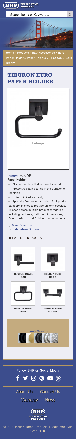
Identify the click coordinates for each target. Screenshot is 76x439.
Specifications (22, 225)
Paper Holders (36, 57)
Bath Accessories (43, 52)
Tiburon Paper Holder (53, 310)
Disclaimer (57, 426)
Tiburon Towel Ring (23, 310)
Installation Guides (25, 229)
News (50, 400)
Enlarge (38, 143)
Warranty (29, 400)
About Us (24, 391)
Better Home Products (31, 426)
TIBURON (55, 57)
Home (10, 52)
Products (23, 52)
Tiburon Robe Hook (52, 275)
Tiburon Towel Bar (23, 275)
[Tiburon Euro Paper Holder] (38, 118)
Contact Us (50, 391)
